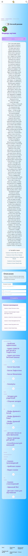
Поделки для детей (5, 551)
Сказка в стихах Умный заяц (14, 263)
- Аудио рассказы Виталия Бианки (13, 356)
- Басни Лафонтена (14, 370)
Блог (3, 547)
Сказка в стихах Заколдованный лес (12, 320)
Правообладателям (13, 552)
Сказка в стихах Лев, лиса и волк (14, 252)
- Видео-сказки (12, 470)
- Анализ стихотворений (12, 483)
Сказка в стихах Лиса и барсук (14, 255)
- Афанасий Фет (12, 487)
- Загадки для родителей (11, 397)
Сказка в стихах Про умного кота (11, 324)
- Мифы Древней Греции (13, 422)
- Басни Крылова (13, 367)
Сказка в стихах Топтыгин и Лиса (11, 308)
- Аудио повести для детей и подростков (12, 350)
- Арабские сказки (13, 466)
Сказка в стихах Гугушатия (14, 261)
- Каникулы (10, 384)
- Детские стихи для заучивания (14, 492)
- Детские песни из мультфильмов (13, 434)
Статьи (19, 552)
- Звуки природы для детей (13, 439)
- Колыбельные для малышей (14, 444)
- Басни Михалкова (14, 374)
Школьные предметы (20, 548)
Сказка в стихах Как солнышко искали (12, 317)
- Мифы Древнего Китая (13, 412)
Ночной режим (16, 24)
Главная (2, 18)
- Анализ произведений (12, 462)
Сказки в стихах (8, 18)
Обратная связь (12, 548)
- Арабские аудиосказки (11, 344)
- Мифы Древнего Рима (13, 417)
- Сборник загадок (13, 401)
